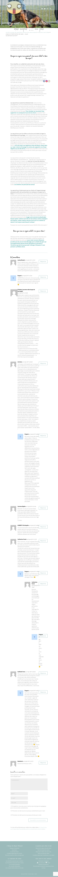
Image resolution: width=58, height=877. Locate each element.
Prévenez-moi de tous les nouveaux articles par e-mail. (27, 815)
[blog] (44, 8)
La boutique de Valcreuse (44, 6)
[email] (42, 8)
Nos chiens (14, 850)
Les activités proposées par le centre (14, 861)
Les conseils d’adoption (14, 864)
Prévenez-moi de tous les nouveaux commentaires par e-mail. (28, 811)
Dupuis (20, 275)
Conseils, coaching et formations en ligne (25, 6)
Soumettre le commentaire (38, 820)
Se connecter (41, 862)
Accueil (7, 32)
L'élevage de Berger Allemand (26, 3)
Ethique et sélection (14, 848)
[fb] (47, 8)
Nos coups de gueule (32, 32)
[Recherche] (50, 8)
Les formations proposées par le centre (14, 862)
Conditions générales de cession (14, 853)
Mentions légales (31, 873)
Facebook (40, 861)
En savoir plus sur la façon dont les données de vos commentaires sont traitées (28, 828)
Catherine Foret (22, 539)
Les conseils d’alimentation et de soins (14, 868)
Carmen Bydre (22, 506)
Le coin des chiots (14, 851)
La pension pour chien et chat (43, 3)
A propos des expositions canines (18, 32)
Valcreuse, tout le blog (43, 32)
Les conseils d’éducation (14, 866)
